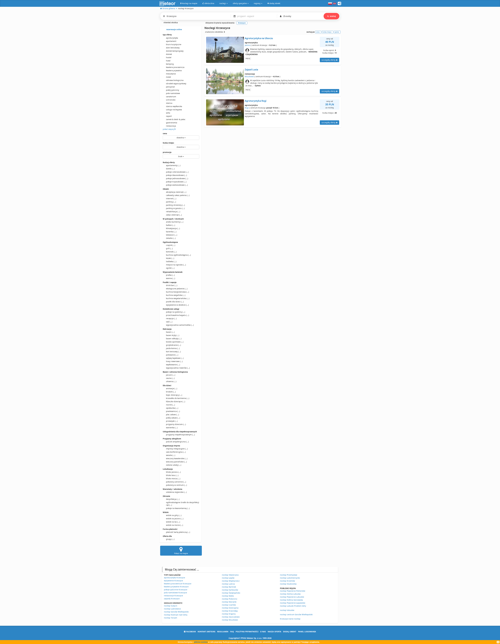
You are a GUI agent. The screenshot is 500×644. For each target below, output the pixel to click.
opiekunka (172, 408)
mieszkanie (171, 73)
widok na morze (174, 525)
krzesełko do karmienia (177, 398)
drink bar (171, 285)
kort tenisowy (173, 351)
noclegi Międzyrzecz (231, 581)
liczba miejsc (168, 143)
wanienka (171, 427)
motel (168, 77)
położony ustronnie (176, 482)
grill (169, 248)
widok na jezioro (174, 518)
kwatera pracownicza (175, 67)
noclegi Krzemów (287, 581)
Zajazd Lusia (251, 69)
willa (168, 113)
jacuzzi (170, 375)
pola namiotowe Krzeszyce (175, 592)
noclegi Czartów (229, 605)
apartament (171, 41)
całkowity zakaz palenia (177, 195)
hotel (168, 60)
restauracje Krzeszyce (173, 595)
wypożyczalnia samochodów (180, 325)
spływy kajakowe (174, 358)
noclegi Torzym (170, 617)
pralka (170, 275)
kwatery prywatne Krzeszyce (176, 586)
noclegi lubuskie (287, 610)
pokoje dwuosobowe (176, 175)
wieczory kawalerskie (176, 458)
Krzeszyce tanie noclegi (290, 619)
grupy (170, 539)
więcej (248, 58)
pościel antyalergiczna (177, 441)
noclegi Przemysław (288, 575)
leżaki (170, 258)
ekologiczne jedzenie (176, 288)
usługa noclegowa (174, 109)
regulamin (222, 631)
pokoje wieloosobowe (177, 185)
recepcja (171, 318)
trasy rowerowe (174, 361)
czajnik (170, 245)
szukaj (333, 16)
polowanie (172, 355)
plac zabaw (172, 414)
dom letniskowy (173, 47)
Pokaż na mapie (181, 553)
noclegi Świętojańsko (231, 593)
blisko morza (173, 478)
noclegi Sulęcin (170, 605)
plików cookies (201, 642)
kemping (170, 64)
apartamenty (173, 165)
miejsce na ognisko (176, 264)
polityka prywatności (247, 631)
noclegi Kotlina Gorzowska (291, 600)
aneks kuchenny (174, 222)
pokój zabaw (173, 418)
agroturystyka (172, 38)
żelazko (171, 238)
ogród (170, 268)
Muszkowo (249, 76)
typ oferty (167, 34)
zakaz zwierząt (174, 215)
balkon (170, 225)
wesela (170, 455)
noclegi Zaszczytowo (231, 617)
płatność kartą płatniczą (178, 532)
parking (171, 202)
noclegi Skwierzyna (230, 575)
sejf (169, 321)
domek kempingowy (174, 51)
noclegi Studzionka (288, 584)
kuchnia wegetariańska (177, 298)
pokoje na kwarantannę (178, 508)
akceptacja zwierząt (176, 192)
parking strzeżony (175, 205)
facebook (191, 631)
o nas (263, 631)
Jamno (247, 45)
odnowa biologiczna (174, 80)
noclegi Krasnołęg (230, 611)
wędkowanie (173, 364)
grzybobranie (173, 345)
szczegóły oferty (328, 60)
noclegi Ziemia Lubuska (290, 594)
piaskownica (173, 411)
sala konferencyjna (176, 452)
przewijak (171, 421)
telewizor (171, 235)
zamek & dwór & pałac (175, 119)
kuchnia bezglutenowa (177, 292)
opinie (337, 32)
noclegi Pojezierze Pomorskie (292, 591)
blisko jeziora (173, 472)
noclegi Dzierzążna (230, 608)
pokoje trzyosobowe (176, 181)
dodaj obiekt (289, 631)
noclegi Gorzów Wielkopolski (176, 611)
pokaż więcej (168, 129)
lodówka (171, 261)
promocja (167, 152)
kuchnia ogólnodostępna (178, 255)
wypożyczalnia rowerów (178, 368)
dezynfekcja (172, 499)
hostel (168, 57)
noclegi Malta (228, 596)
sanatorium (171, 96)
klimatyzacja (173, 228)
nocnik (170, 404)
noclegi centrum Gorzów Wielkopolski (296, 614)
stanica (169, 103)
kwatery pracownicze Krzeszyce (177, 583)
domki (170, 168)
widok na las (173, 522)
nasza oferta (274, 631)
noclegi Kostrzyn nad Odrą (175, 614)
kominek (171, 251)
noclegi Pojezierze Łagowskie (292, 603)
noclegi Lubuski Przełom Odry (293, 606)
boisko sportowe (174, 342)
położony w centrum (176, 485)
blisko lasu (172, 475)
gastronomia (171, 122)
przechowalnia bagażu (177, 315)
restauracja (171, 126)
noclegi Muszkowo (230, 620)
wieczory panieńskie (176, 461)
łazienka (171, 231)
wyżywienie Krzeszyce (173, 580)
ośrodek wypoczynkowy (176, 83)
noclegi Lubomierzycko (290, 578)
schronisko (170, 100)
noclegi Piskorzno (229, 599)
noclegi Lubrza (228, 584)
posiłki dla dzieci (175, 301)
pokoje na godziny (175, 312)
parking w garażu (175, 208)
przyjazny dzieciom (176, 424)
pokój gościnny (172, 90)
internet (171, 198)
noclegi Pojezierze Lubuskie (292, 597)
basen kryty (172, 335)
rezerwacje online (174, 29)
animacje (171, 388)
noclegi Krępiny (229, 614)
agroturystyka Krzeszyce (174, 577)
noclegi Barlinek (229, 587)
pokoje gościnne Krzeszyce (175, 589)
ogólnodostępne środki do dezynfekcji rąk (182, 503)
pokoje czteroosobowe (177, 172)
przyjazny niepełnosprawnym (180, 434)
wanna (170, 278)
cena (165, 133)
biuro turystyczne (173, 44)
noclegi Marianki (229, 602)
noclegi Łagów (228, 578)
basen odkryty (173, 338)
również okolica (170, 22)
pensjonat (170, 87)
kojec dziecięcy (174, 395)
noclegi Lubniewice (172, 608)
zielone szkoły (173, 465)
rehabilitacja (173, 211)
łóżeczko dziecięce (175, 401)
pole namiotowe (173, 93)
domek (169, 54)
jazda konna (173, 348)
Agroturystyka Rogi (255, 100)
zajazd (169, 116)
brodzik (171, 391)
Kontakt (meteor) (206, 631)
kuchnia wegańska (175, 295)
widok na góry (173, 515)
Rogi (247, 108)
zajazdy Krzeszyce (172, 598)
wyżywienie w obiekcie (177, 305)
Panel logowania (307, 631)
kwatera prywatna (174, 70)
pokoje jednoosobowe (177, 178)
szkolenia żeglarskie (176, 492)
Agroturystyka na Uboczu (259, 38)
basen (170, 332)
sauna (170, 378)
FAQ (232, 631)
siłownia (171, 381)
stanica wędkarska (174, 106)
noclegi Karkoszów (230, 590)
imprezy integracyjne (177, 448)
